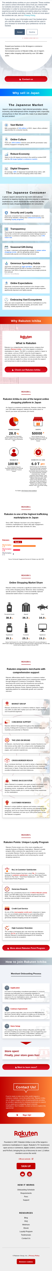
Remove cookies (26, 1262)
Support (26, 1200)
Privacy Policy (29, 15)
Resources (26, 1213)
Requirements (26, 1193)
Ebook (26, 1228)
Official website (24, 1159)
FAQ (26, 1221)
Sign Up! (27, 1115)
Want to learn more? (27, 1067)
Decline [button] (32, 32)
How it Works (26, 1185)
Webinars (26, 1225)
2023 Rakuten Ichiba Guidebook (29, 490)
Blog (26, 1218)
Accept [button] (19, 32)
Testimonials (26, 1235)
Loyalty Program (26, 1232)
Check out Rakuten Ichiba (27, 370)
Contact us (27, 79)
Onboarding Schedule (26, 1190)
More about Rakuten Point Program (27, 948)
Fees (26, 1197)
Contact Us (26, 1238)
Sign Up (26, 1166)
